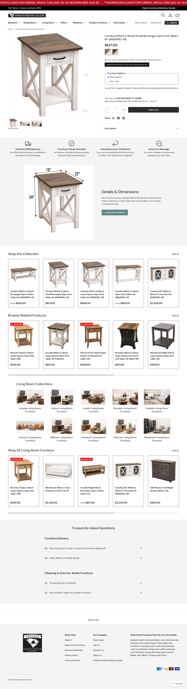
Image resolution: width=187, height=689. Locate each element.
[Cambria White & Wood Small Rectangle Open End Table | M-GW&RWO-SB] (58, 274)
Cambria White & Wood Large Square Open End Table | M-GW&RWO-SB (92, 294)
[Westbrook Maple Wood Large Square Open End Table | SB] (163, 336)
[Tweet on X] (113, 118)
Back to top (94, 620)
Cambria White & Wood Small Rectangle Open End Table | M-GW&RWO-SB (30, 29)
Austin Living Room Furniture (93, 410)
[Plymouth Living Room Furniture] (93, 426)
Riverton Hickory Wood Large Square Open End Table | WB (22, 355)
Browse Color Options (114, 212)
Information (119, 22)
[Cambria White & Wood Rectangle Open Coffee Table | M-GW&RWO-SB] (23, 274)
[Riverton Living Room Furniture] (125, 426)
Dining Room (30, 22)
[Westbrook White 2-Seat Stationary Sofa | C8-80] (58, 471)
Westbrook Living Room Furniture (157, 439)
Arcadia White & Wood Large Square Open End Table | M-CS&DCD (57, 355)
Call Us (96, 645)
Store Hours (141, 22)
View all (175, 253)
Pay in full (114, 81)
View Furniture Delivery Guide (158, 8)
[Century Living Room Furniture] (30, 426)
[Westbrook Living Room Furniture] (157, 426)
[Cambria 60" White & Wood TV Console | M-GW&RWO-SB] (163, 274)
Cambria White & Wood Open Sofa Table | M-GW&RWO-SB (126, 294)
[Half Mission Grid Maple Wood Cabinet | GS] (163, 471)
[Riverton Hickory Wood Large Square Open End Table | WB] (23, 336)
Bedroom (12, 22)
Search (68, 640)
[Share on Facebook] (118, 118)
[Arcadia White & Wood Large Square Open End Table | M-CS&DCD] (58, 336)
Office (64, 22)
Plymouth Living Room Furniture (93, 439)
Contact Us (156, 22)
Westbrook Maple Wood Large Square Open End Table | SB (162, 355)
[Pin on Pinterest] (123, 118)
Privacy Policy (71, 655)
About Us (97, 655)
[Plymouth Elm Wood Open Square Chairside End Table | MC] (93, 336)
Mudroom (78, 22)
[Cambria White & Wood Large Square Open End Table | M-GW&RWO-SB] (93, 274)
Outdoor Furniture (98, 22)
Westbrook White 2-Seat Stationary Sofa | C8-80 (57, 489)
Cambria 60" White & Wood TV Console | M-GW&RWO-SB (161, 294)
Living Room (48, 22)
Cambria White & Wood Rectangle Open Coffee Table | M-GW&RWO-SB (22, 294)
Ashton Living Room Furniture (62, 410)
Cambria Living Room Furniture (157, 410)
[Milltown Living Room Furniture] (62, 426)
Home (10, 29)
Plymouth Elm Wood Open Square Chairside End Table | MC (93, 355)
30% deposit (116, 77)
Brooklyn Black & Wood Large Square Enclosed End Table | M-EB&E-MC (127, 355)
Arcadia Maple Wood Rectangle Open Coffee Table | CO (92, 490)
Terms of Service (72, 660)
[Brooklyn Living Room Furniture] (125, 397)
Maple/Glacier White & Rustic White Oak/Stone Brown (127, 64)
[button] (177, 15)
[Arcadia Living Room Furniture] (30, 397)
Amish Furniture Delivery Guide (107, 660)
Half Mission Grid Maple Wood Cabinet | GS (161, 489)
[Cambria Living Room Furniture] (157, 397)
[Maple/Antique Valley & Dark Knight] (115, 52)
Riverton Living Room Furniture (125, 439)
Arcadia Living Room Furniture (30, 410)
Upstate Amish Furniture (23, 680)
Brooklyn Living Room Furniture (125, 410)
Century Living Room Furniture (30, 439)
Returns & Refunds (73, 650)
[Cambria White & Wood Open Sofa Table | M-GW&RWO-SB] (128, 274)
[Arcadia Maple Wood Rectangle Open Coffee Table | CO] (93, 471)
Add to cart (154, 110)
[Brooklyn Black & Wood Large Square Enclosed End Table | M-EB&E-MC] (128, 336)
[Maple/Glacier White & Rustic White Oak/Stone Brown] (108, 52)
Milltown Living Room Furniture (62, 439)
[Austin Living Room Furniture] (93, 397)
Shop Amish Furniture (75, 645)
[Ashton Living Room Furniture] (62, 397)
